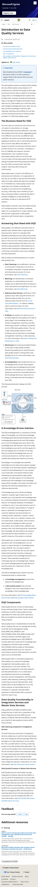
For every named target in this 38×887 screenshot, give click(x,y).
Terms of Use (25, 882)
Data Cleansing (22, 275)
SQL (9, 24)
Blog (26, 876)
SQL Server (15, 24)
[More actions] (35, 24)
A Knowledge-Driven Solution (12, 51)
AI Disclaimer (5, 876)
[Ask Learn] (31, 24)
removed (27, 72)
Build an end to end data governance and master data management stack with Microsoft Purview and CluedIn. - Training (18, 834)
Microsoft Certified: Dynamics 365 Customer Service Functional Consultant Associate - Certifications (17, 848)
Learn (3, 24)
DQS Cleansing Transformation (24, 764)
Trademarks (5, 884)
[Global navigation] (2, 20)
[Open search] (29, 20)
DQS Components (8, 54)
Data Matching (22, 289)
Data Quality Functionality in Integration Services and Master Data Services (19, 57)
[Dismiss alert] (35, 2)
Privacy (12, 879)
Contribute (4, 879)
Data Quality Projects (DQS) (23, 598)
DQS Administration (12, 358)
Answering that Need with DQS (12, 49)
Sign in (34, 20)
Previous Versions (17, 876)
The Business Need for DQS (11, 46)
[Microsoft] (19, 20)
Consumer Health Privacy (9, 882)
